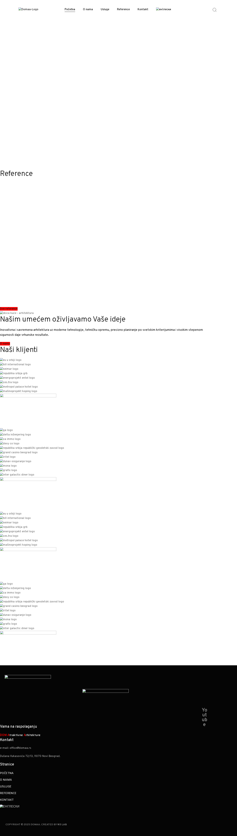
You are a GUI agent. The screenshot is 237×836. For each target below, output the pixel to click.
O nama (88, 9)
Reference (123, 9)
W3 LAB (62, 824)
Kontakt (143, 9)
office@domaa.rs (20, 748)
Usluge (105, 9)
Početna (70, 9)
